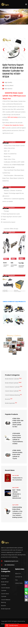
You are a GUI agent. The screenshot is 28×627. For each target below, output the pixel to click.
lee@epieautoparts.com (11, 561)
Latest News (19, 583)
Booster (8, 399)
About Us (18, 573)
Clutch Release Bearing (13, 395)
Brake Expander (11, 403)
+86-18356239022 (9, 565)
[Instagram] (26, 586)
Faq (16, 580)
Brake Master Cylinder (13, 379)
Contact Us (18, 577)
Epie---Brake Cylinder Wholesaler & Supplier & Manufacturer (16, 494)
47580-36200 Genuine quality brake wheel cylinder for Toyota (17, 454)
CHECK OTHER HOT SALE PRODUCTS (14, 301)
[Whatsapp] (26, 589)
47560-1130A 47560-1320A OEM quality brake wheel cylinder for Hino (17, 423)
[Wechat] (26, 593)
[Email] (26, 600)
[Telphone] (26, 596)
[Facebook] (26, 582)
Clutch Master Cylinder (13, 387)
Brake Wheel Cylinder (13, 383)
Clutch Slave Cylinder (13, 391)
